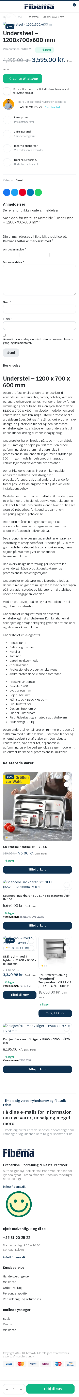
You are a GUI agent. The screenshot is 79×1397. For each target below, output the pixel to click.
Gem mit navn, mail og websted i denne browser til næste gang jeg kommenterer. (38, 341)
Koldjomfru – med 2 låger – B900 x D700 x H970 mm (36, 1041)
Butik (6, 1318)
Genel (19, 17)
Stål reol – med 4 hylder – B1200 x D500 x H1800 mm (19, 960)
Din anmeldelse (13, 262)
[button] (11, 19)
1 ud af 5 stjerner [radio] (5, 255)
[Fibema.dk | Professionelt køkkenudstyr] (39, 6)
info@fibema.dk (14, 1187)
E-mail (8, 319)
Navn (7, 302)
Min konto (9, 1282)
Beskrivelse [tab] (11, 365)
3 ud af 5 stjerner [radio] (28, 255)
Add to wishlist (6, 91)
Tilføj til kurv (53, 1389)
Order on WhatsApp (23, 79)
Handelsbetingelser (16, 1276)
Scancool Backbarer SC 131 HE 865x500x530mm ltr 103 (36, 897)
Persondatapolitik (15, 1293)
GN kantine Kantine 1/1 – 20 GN (25, 847)
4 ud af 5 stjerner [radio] (43, 255)
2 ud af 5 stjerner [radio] (15, 255)
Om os (7, 1324)
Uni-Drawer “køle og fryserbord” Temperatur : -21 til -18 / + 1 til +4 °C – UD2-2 (54, 980)
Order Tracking (13, 1288)
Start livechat (52, 107)
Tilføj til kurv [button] (38, 869)
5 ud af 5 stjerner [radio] (60, 255)
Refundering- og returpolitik (22, 1299)
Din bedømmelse (14, 249)
